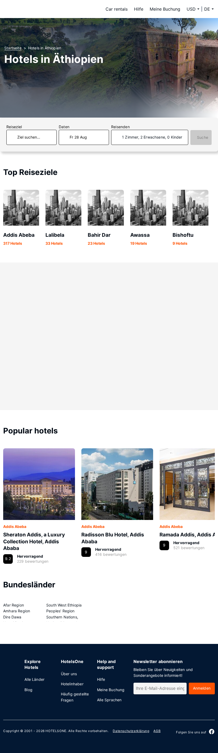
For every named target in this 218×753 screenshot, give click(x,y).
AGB (157, 731)
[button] (209, 9)
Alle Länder (34, 679)
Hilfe (138, 9)
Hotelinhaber (72, 684)
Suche (202, 137)
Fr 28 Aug (78, 137)
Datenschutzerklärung (131, 731)
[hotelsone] (37, 9)
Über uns (69, 674)
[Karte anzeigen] (109, 336)
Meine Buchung (165, 9)
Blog (28, 689)
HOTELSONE (55, 731)
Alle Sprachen (109, 700)
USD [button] (191, 9)
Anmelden (202, 688)
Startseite (13, 48)
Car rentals (117, 9)
